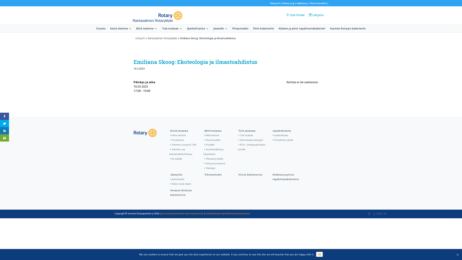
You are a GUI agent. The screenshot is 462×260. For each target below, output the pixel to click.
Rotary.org (288, 3)
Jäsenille (218, 28)
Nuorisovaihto (318, 3)
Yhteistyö (210, 168)
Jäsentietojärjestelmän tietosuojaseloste (182, 213)
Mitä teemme (145, 28)
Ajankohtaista (196, 28)
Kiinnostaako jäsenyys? (251, 140)
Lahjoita (318, 15)
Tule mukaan (170, 28)
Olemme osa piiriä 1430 (184, 144)
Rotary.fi (275, 3)
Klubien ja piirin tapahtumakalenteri (302, 28)
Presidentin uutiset (283, 140)
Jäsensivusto (178, 179)
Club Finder (297, 15)
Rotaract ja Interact (215, 163)
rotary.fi (140, 38)
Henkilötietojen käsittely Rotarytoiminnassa (228, 213)
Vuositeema (178, 140)
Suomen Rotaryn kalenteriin (348, 28)
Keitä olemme (119, 28)
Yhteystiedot (240, 28)
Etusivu (101, 28)
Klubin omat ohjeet (181, 183)
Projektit (210, 144)
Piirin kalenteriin (263, 28)
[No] (457, 254)
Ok (319, 254)
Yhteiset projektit (214, 158)
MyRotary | (303, 3)
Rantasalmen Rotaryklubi (162, 38)
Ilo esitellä (177, 158)
